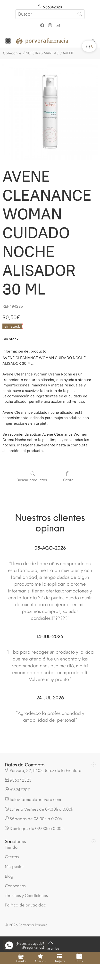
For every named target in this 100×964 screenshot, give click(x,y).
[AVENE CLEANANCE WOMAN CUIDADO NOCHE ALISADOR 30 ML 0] (50, 112)
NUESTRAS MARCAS (41, 53)
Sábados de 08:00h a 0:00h (35, 818)
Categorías (12, 53)
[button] (89, 46)
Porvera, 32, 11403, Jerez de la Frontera (45, 770)
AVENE (68, 53)
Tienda (11, 847)
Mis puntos (14, 866)
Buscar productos (32, 480)
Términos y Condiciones (26, 895)
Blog (9, 876)
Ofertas (12, 857)
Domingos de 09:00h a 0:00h (36, 828)
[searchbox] (50, 14)
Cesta (68, 480)
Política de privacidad (25, 905)
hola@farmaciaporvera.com (35, 799)
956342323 (52, 7)
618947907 (19, 789)
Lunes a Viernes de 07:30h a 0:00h (41, 809)
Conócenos (15, 886)
